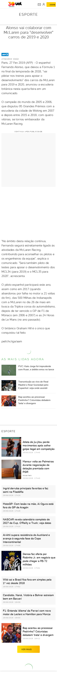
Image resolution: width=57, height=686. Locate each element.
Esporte (28, 14)
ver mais (26, 649)
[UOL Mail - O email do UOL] (39, 4)
